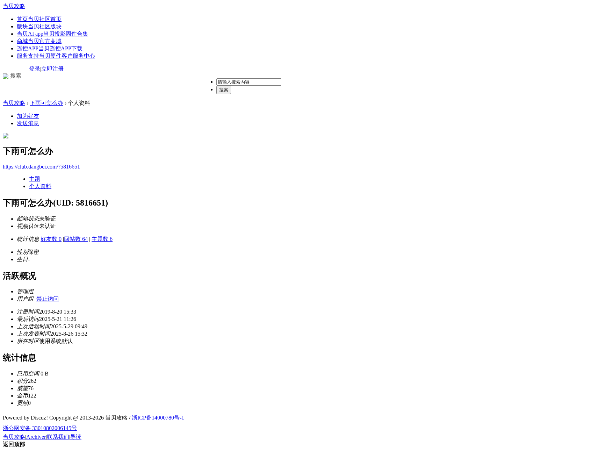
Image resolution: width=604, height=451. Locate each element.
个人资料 (40, 186)
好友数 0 (51, 239)
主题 (34, 179)
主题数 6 (102, 239)
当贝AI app (52, 34)
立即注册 (52, 69)
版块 (39, 26)
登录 (34, 69)
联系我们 (58, 437)
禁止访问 (47, 299)
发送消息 (28, 123)
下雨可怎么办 (46, 103)
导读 (75, 437)
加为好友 (28, 116)
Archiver (36, 437)
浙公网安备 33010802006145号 (40, 428)
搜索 (223, 89)
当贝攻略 (14, 6)
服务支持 (56, 56)
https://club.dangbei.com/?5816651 (41, 167)
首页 (39, 19)
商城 (39, 41)
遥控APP (49, 48)
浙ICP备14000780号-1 (158, 418)
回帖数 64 (76, 239)
